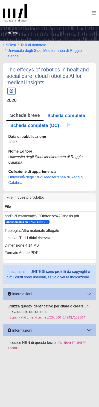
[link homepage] (17, 13)
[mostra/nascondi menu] (94, 13)
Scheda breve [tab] (25, 115)
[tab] (69, 125)
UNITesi (9, 45)
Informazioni (21, 294)
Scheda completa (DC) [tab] (34, 125)
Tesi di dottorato (33, 45)
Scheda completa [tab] (66, 115)
